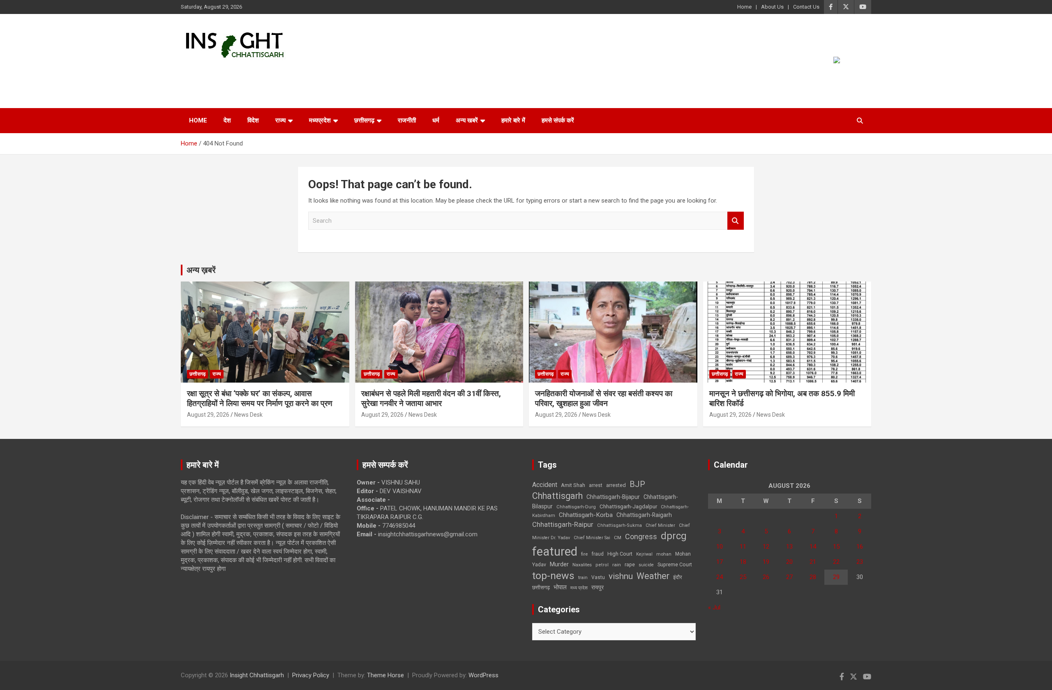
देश (227, 120)
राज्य (280, 120)
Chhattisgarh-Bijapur (613, 497)
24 (719, 577)
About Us (772, 7)
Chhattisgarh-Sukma (619, 525)
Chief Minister (660, 525)
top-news (553, 576)
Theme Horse (385, 675)
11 (743, 546)
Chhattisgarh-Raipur (562, 524)
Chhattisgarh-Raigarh (644, 515)
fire (584, 554)
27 (789, 577)
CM (617, 537)
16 (859, 546)
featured (554, 551)
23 (859, 561)
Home (744, 7)
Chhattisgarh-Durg (576, 507)
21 (813, 561)
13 (789, 546)
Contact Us (806, 7)
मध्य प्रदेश (579, 588)
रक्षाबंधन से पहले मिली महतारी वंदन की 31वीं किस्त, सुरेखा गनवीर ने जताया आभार (431, 398)
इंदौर (677, 577)
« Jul (714, 607)
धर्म (435, 120)
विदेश (253, 120)
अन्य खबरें (467, 120)
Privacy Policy (310, 675)
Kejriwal (644, 554)
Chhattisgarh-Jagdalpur (628, 506)
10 (719, 546)
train (583, 577)
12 (766, 546)
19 (766, 561)
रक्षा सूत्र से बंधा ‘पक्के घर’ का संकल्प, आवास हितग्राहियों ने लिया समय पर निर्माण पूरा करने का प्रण (259, 398)
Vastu (598, 577)
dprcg (674, 536)
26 (766, 577)
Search (735, 221)
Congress (641, 536)
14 (813, 546)
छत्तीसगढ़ (541, 587)
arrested (616, 485)
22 (836, 561)
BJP (637, 484)
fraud (597, 554)
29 (836, 577)
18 (743, 561)
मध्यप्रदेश (320, 120)
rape (630, 564)
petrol (602, 565)
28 (813, 577)
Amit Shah (573, 485)
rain (616, 565)
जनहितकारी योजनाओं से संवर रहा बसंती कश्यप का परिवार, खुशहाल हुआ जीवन (603, 398)
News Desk (248, 414)
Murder (559, 564)
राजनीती (407, 120)
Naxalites (582, 565)
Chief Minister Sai (592, 537)
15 (836, 546)
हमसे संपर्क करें (558, 120)
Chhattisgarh (557, 496)
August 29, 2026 (208, 414)
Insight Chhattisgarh (255, 72)
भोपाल (560, 587)
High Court (619, 554)
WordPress (483, 675)
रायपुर (597, 587)
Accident (544, 485)
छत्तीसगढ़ (364, 120)
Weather (653, 576)
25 (743, 577)
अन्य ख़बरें (201, 270)
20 (789, 561)
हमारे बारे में (513, 120)
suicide (646, 565)
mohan (663, 554)
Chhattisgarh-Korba (586, 515)
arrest (595, 485)
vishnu (621, 576)
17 (719, 561)
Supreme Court (675, 564)
